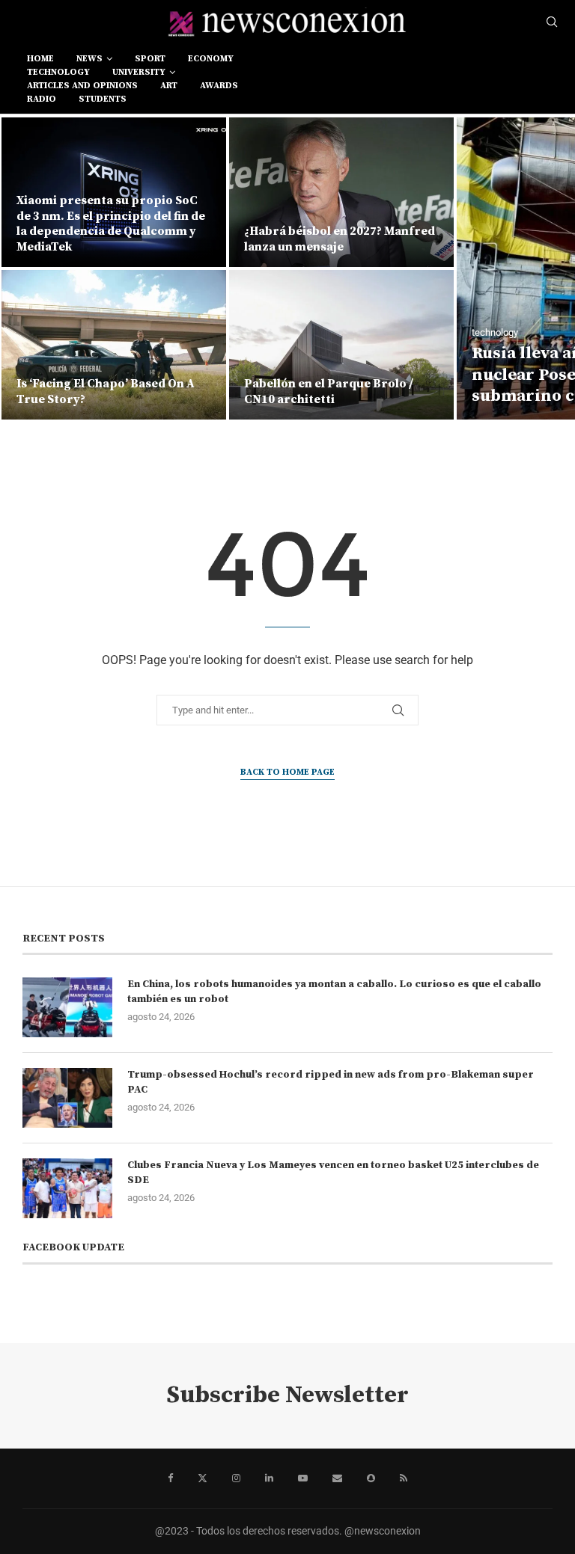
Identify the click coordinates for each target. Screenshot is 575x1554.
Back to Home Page (287, 772)
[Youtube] (303, 1478)
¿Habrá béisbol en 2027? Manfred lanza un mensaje (339, 239)
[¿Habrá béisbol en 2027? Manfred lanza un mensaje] (341, 192)
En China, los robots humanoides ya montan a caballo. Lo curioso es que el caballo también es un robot (334, 991)
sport (150, 58)
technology (58, 72)
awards (219, 85)
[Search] (551, 22)
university (138, 72)
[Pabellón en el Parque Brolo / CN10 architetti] (341, 345)
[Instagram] (236, 1478)
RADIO (41, 99)
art (168, 85)
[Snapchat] (371, 1478)
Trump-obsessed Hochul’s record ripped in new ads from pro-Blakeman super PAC (330, 1082)
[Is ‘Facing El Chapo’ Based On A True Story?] (113, 345)
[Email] (337, 1478)
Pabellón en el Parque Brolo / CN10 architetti (328, 391)
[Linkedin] (269, 1478)
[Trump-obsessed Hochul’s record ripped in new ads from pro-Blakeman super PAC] (67, 1098)
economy (211, 58)
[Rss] (403, 1478)
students (103, 99)
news (89, 58)
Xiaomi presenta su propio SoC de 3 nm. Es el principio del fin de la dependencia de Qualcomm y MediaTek (110, 223)
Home (40, 58)
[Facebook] (170, 1478)
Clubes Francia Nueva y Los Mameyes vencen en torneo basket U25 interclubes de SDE (333, 1172)
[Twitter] (202, 1478)
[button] (27, 267)
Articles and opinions (82, 85)
